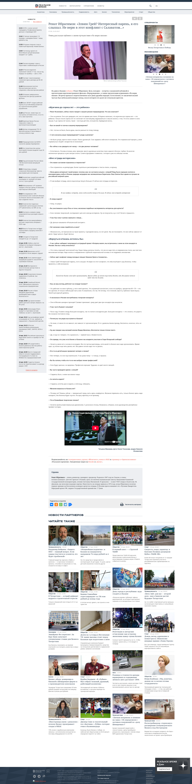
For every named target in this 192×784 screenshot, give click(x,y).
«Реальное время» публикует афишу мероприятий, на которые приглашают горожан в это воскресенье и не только (127, 596)
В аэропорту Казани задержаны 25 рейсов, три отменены (30, 276)
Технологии (116, 12)
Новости (62, 6)
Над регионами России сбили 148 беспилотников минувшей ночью (31, 163)
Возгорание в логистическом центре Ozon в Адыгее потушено (29, 268)
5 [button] (165, 74)
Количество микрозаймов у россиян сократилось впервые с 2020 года (30, 222)
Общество (151, 12)
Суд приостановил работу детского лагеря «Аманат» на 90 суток (31, 302)
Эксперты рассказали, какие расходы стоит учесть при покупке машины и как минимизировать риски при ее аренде (127, 681)
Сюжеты (100, 6)
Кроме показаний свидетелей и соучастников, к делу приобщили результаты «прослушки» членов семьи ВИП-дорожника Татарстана (126, 725)
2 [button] (158, 45)
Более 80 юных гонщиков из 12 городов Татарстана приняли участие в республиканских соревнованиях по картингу (158, 556)
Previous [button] (146, 34)
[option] (159, 34)
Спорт (141, 12)
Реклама (149, 772)
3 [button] (161, 45)
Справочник (89, 6)
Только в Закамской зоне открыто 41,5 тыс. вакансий (63, 600)
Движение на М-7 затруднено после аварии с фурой (31, 252)
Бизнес (104, 12)
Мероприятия (129, 12)
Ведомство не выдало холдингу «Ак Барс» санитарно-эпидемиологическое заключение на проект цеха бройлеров (158, 729)
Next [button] (173, 34)
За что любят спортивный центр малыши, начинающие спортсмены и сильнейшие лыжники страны (159, 600)
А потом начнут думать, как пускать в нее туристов (94, 599)
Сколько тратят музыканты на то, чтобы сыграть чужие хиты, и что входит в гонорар (127, 638)
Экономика (53, 12)
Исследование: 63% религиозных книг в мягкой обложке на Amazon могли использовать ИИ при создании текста (31, 196)
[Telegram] (65, 504)
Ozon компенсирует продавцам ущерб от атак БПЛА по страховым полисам (31, 259)
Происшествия (117, 715)
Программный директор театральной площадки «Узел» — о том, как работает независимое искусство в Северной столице (158, 686)
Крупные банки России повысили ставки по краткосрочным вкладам (29, 123)
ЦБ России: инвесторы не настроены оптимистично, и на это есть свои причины (31, 115)
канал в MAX (104, 459)
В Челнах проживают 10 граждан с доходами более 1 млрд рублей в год (30, 38)
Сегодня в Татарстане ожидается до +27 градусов (28, 238)
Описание (149, 778)
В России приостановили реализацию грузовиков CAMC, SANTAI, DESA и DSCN (30, 328)
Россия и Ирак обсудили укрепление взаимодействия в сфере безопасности (28, 293)
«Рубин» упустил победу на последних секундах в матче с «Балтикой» (30, 245)
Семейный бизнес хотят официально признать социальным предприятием (29, 284)
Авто (95, 12)
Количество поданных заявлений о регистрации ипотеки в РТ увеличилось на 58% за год (31, 206)
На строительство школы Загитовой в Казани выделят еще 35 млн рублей (31, 150)
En (157, 6)
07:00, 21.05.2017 (54, 31)
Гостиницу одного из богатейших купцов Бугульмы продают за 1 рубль (29, 53)
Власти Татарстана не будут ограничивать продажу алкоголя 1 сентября (31, 230)
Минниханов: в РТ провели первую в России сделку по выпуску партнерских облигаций (31, 187)
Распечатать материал (133, 504)
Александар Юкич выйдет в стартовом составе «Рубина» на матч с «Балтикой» (29, 311)
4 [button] (164, 45)
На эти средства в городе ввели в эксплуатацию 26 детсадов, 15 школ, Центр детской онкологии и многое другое (95, 556)
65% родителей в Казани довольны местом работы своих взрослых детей (30, 346)
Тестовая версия (103, 778)
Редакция (149, 770)
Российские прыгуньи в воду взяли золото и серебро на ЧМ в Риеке (31, 337)
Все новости (37, 21)
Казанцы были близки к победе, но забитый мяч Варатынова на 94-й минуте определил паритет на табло (95, 728)
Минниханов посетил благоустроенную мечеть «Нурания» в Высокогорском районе (31, 88)
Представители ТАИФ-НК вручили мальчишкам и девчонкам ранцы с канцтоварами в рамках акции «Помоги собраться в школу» (126, 555)
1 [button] (155, 45)
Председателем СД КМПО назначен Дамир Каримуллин (30, 143)
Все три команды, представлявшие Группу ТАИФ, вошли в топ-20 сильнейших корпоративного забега (159, 642)
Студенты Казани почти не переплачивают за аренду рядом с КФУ (31, 364)
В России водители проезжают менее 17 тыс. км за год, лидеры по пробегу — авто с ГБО (31, 72)
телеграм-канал (74, 459)
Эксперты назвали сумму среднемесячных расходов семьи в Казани (31, 214)
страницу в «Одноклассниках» (124, 459)
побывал (69, 91)
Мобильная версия (104, 775)
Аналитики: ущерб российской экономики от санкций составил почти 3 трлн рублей (31, 179)
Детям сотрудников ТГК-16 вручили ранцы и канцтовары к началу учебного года (30, 131)
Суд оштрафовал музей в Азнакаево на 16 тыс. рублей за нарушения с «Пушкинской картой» (31, 319)
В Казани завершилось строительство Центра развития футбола (30, 96)
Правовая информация (150, 775)
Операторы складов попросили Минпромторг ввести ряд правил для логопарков (30, 171)
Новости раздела (31, 370)
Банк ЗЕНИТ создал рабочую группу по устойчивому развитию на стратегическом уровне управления (31, 105)
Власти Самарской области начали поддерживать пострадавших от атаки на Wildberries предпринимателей (30, 355)
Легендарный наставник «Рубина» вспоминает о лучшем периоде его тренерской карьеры (94, 685)
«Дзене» (99, 462)
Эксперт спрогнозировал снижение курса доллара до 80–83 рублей (30, 80)
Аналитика (40, 12)
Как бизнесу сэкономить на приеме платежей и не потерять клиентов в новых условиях (63, 641)
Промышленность (68, 12)
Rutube (91, 462)
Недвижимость (84, 12)
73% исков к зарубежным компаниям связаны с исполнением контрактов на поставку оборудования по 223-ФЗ (63, 728)
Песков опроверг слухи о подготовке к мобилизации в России (31, 64)
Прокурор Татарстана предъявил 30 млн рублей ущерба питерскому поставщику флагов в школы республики (62, 685)
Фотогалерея (75, 6)
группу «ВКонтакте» (90, 459)
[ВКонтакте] (134, 18)
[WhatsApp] (60, 504)
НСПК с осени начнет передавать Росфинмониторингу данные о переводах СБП (30, 30)
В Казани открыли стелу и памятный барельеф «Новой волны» (31, 45)
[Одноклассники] (140, 18)
